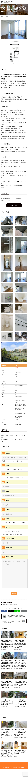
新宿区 (4, 11)
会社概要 (12, 764)
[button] (4, 611)
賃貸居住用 (9, 11)
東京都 (15, 604)
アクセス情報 (17, 764)
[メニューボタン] (26, 2)
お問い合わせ (23, 764)
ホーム (3, 764)
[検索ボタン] (22, 2)
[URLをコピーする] (24, 611)
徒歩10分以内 (6, 604)
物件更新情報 (7, 764)
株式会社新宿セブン (7, 2)
